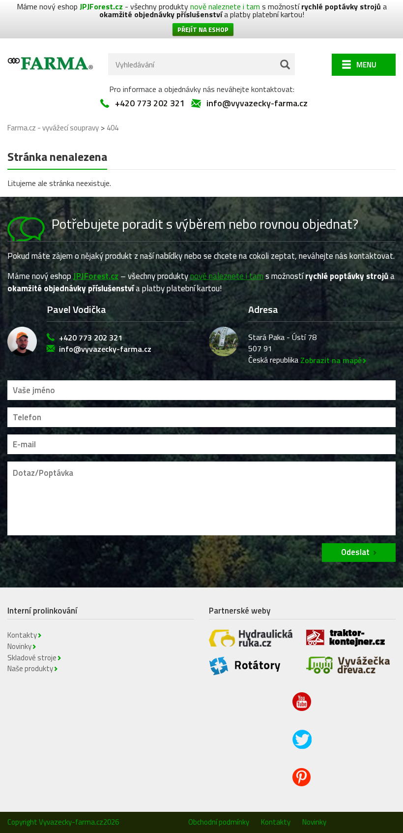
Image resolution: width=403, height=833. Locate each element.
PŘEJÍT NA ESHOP (203, 29)
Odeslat (355, 552)
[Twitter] (302, 746)
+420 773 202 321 (150, 103)
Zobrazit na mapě (331, 360)
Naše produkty (30, 668)
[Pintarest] (302, 784)
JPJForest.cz (101, 6)
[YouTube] (302, 709)
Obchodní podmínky (218, 822)
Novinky (19, 646)
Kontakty (22, 635)
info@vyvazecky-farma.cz (257, 103)
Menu (366, 64)
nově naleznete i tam (225, 6)
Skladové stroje (32, 657)
